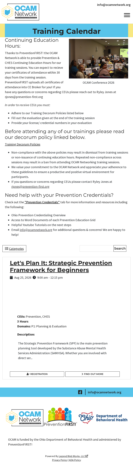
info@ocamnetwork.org (114, 4)
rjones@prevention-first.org (30, 186)
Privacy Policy (59, 460)
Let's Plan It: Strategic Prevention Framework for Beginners (61, 266)
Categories (16, 248)
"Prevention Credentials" (42, 202)
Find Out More (93, 374)
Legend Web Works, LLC (72, 456)
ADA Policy (75, 460)
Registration (39, 374)
